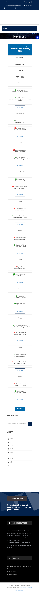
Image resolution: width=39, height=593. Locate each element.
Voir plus (20, 107)
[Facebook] (24, 2)
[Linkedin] (27, 2)
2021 (11, 455)
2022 (11, 452)
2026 (11, 439)
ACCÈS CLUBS (9, 8)
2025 (11, 442)
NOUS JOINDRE (31, 8)
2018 (11, 465)
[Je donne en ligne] (19, 22)
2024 (11, 445)
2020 (11, 458)
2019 (11, 462)
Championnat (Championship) (14, 5)
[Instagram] (32, 2)
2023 (11, 449)
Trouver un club (29, 5)
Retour (19, 409)
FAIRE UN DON (20, 8)
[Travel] (19, 15)
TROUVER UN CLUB (17, 499)
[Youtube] (29, 2)
